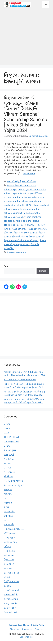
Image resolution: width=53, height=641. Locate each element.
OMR (6, 432)
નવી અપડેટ (9, 524)
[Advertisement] (26, 38)
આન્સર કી (9, 459)
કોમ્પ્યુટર (8, 489)
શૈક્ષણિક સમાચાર (11, 581)
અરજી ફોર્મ (9, 454)
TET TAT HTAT (11, 437)
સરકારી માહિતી (14, 181)
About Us (39, 629)
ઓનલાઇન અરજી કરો (14, 485)
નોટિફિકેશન (9, 533)
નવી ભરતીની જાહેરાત (14, 529)
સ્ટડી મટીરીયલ (11, 612)
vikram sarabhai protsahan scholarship (24, 197)
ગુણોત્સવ (8, 502)
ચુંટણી (7, 507)
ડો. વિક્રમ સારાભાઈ (26, 225)
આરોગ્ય (7, 463)
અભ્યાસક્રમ (10, 450)
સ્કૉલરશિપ (9, 248)
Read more (29, 173)
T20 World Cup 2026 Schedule (20, 379)
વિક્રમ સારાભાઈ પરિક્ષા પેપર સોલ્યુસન (21, 240)
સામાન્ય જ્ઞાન (10, 607)
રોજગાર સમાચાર (11, 572)
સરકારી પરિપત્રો (11, 590)
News (7, 428)
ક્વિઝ (6, 498)
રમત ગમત (8, 568)
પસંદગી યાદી (9, 551)
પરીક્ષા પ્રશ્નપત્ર (10, 542)
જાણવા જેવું (9, 511)
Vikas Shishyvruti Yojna (30, 193)
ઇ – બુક (7, 467)
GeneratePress (26, 637)
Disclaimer (15, 629)
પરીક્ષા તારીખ (9, 537)
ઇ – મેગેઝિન (9, 472)
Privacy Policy (37, 625)
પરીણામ (7, 546)
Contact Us (27, 629)
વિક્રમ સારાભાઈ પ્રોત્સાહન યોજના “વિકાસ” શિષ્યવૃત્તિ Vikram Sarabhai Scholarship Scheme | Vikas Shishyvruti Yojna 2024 (25, 114)
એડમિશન (8, 476)
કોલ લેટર (8, 494)
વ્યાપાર (7, 577)
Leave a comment (16, 252)
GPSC (7, 424)
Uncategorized (11, 441)
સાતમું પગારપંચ (11, 603)
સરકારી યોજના (29, 181)
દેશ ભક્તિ (8, 516)
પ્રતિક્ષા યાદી (9, 555)
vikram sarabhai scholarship (18, 201)
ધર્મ (5, 520)
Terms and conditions (19, 625)
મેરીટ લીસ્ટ (9, 564)
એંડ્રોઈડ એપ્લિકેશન (13, 481)
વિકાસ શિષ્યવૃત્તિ (19, 229)
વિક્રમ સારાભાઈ (36, 236)
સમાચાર (7, 586)
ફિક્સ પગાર (9, 559)
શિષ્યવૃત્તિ (34, 244)
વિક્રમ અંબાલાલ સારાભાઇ (26, 232)
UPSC (7, 446)
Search (7, 266)
